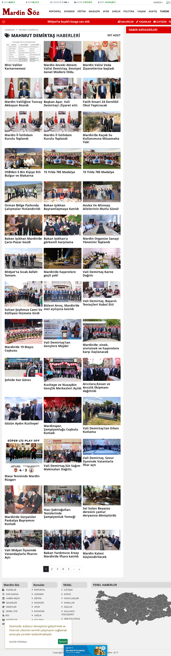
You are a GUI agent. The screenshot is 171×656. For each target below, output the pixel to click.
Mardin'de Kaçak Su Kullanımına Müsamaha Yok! (101, 138)
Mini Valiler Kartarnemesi (15, 66)
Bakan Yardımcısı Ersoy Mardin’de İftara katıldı (61, 554)
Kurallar (68, 602)
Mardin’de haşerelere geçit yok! (60, 273)
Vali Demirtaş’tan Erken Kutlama (101, 430)
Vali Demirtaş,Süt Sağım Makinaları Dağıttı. (62, 467)
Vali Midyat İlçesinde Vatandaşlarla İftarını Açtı (21, 553)
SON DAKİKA (12, 594)
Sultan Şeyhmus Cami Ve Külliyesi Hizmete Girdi (23, 311)
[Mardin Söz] (21, 12)
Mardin (157, 2)
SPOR (106, 11)
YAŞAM (141, 11)
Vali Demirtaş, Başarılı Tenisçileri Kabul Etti (100, 302)
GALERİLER (127, 21)
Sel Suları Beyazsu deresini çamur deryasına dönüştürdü (99, 512)
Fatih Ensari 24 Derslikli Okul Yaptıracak (101, 103)
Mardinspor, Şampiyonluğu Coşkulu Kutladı (61, 429)
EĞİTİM (81, 11)
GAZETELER (11, 619)
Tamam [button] (63, 641)
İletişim (161, 21)
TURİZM (164, 11)
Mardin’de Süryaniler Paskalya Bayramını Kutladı (20, 520)
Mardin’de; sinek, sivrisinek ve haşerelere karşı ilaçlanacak (101, 348)
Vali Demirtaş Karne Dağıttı (98, 273)
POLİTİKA (128, 11)
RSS (7, 615)
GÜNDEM (69, 11)
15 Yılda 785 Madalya (59, 172)
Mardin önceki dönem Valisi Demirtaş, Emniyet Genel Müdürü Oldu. (62, 68)
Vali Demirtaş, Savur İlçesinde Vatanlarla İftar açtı (98, 461)
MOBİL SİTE (12, 611)
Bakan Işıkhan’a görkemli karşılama (58, 240)
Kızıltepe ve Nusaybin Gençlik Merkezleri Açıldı (62, 386)
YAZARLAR (11, 589)
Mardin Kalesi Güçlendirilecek (95, 555)
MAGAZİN (94, 11)
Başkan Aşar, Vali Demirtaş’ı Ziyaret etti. (61, 103)
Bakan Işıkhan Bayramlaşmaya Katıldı (61, 207)
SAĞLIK (116, 11)
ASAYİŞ (153, 11)
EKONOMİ (39, 611)
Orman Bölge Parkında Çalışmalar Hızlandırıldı (22, 207)
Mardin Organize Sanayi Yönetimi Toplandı (101, 240)
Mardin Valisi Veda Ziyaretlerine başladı (98, 66)
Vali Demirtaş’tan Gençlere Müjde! (57, 344)
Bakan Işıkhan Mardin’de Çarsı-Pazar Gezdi (23, 240)
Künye (67, 594)
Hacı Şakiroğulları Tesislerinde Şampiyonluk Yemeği (59, 513)
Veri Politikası (71, 618)
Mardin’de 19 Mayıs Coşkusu (19, 348)
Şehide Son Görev (18, 380)
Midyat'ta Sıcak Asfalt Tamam (21, 273)
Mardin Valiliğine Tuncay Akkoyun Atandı (23, 103)
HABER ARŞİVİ (13, 598)
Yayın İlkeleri (71, 598)
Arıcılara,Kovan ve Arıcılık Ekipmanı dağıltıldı (96, 387)
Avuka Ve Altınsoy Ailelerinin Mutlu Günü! (101, 207)
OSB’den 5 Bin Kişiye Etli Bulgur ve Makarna (23, 173)
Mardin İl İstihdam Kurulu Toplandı (19, 136)
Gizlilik (67, 606)
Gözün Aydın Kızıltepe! (22, 423)
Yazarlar (144, 21)
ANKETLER (11, 606)
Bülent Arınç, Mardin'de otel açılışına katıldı (61, 307)
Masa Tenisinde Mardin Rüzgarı (22, 477)
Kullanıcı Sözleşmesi (68, 613)
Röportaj (55, 11)
